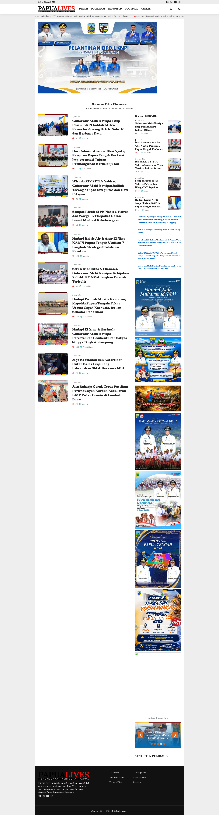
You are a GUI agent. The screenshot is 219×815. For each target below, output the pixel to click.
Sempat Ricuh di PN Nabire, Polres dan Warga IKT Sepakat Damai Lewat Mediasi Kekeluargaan (142, 16)
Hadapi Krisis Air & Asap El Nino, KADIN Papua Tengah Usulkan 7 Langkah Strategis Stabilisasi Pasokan (148, 203)
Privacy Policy (139, 778)
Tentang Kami (139, 773)
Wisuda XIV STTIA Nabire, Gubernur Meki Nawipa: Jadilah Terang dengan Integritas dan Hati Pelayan (149, 165)
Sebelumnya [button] (140, 735)
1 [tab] (152, 744)
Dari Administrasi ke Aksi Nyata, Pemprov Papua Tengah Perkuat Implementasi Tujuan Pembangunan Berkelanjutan (148, 146)
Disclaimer (114, 773)
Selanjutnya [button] (175, 735)
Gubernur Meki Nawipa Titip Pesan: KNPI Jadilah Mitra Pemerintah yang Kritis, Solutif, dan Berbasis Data (149, 127)
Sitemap (137, 782)
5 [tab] (164, 744)
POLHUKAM (98, 9)
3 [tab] (158, 744)
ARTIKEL (146, 9)
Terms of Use (116, 782)
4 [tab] (161, 744)
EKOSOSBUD (115, 9)
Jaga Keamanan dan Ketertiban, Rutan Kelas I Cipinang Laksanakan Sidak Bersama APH (98, 364)
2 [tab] (155, 744)
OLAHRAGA (131, 9)
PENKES (83, 9)
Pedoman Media (117, 778)
